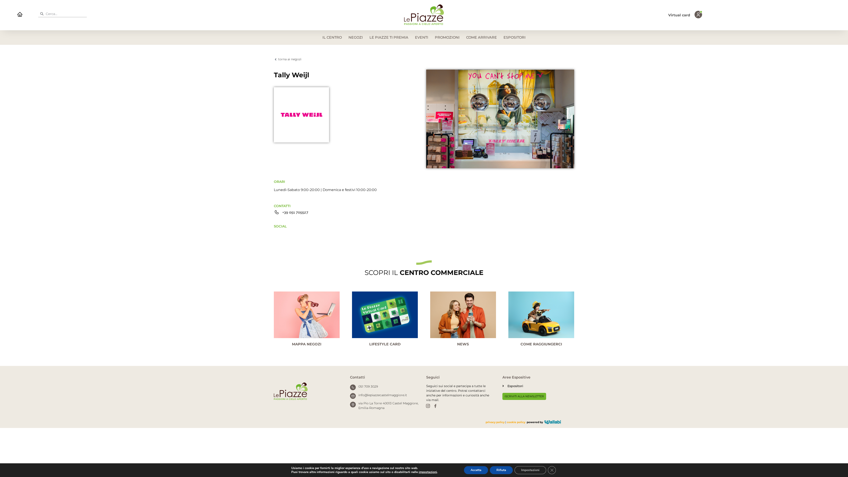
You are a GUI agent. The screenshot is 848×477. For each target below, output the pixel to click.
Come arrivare (481, 37)
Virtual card (679, 15)
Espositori (515, 37)
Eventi (421, 37)
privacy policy (495, 422)
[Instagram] (428, 406)
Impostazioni (530, 470)
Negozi (355, 37)
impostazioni (428, 472)
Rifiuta (501, 470)
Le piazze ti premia (388, 37)
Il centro (332, 37)
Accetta (476, 470)
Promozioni (447, 37)
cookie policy (516, 422)
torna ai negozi (289, 59)
